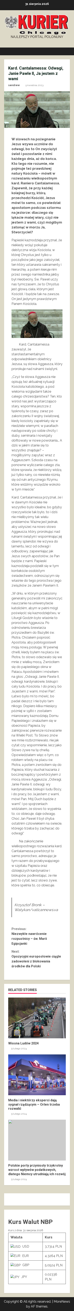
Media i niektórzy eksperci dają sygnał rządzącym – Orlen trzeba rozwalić (37, 1074)
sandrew (14, 85)
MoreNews (62, 1301)
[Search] (65, 51)
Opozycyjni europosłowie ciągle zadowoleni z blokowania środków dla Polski (36, 959)
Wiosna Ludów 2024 (37, 1018)
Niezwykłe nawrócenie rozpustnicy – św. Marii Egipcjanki (29, 936)
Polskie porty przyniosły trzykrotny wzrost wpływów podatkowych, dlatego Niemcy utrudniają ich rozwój (37, 1140)
